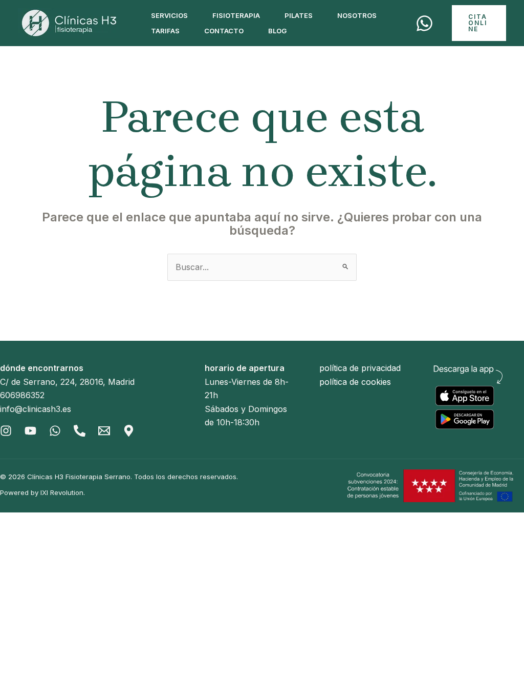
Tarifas (165, 31)
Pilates (299, 15)
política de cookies (355, 382)
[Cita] (424, 23)
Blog (277, 31)
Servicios (169, 15)
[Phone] (79, 431)
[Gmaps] (129, 431)
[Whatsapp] (55, 431)
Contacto (224, 31)
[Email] (104, 431)
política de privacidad (360, 368)
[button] (479, 23)
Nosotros (357, 15)
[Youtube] (30, 431)
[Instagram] (6, 431)
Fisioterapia (236, 15)
